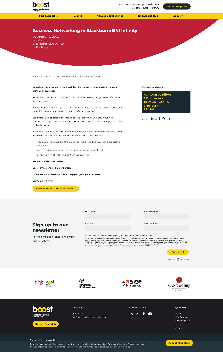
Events (47, 76)
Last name (90, 223)
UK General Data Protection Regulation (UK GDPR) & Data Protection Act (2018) (118, 236)
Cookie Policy (124, 347)
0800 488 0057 (145, 8)
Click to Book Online (55, 188)
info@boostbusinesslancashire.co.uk (89, 317)
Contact (179, 328)
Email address (150, 223)
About (178, 324)
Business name (151, 211)
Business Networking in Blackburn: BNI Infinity (79, 76)
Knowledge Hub (183, 321)
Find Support (181, 317)
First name (91, 211)
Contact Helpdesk (177, 6)
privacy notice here (151, 244)
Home (35, 76)
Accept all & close (179, 343)
